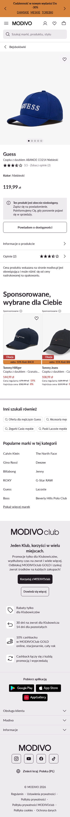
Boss (6, 498)
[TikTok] (53, 758)
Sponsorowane (10, 311)
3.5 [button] (27, 165)
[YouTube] (28, 758)
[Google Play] (21, 688)
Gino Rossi (10, 462)
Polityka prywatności (33, 799)
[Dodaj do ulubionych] (65, 59)
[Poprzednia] (5, 8)
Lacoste (41, 489)
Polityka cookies (23, 810)
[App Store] (48, 688)
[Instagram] (16, 758)
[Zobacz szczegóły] (64, 243)
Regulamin (17, 794)
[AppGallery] (35, 697)
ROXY (7, 480)
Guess (9, 154)
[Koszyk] (63, 23)
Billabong (9, 471)
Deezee (41, 462)
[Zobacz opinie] (64, 256)
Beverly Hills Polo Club (51, 498)
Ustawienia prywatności (41, 794)
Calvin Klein (11, 453)
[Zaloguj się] (45, 23)
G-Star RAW (44, 480)
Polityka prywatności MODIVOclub (33, 805)
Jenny (40, 471)
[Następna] (64, 8)
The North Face (46, 453)
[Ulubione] (54, 23)
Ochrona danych (46, 810)
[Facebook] (41, 758)
